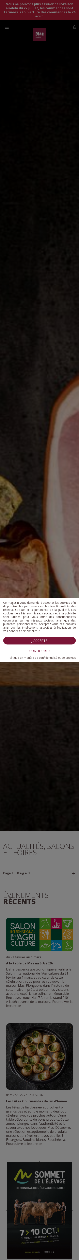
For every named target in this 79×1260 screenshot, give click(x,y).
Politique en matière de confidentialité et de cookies (42, 657)
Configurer (39, 650)
